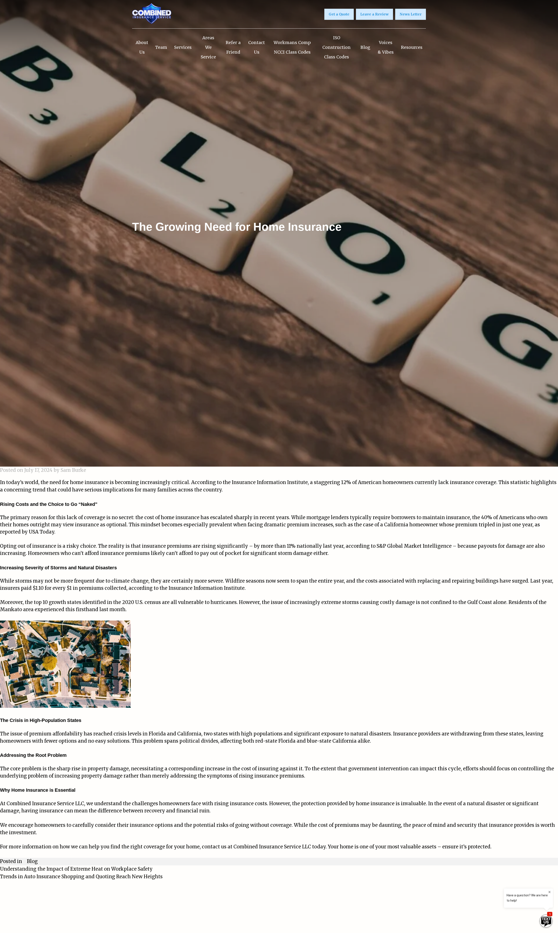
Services (183, 47)
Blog (365, 47)
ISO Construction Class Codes (336, 47)
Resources (411, 47)
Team (161, 47)
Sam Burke (73, 470)
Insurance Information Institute (270, 482)
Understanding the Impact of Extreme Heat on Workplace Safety (76, 869)
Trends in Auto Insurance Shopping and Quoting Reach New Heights (81, 877)
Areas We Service (208, 47)
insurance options (151, 825)
